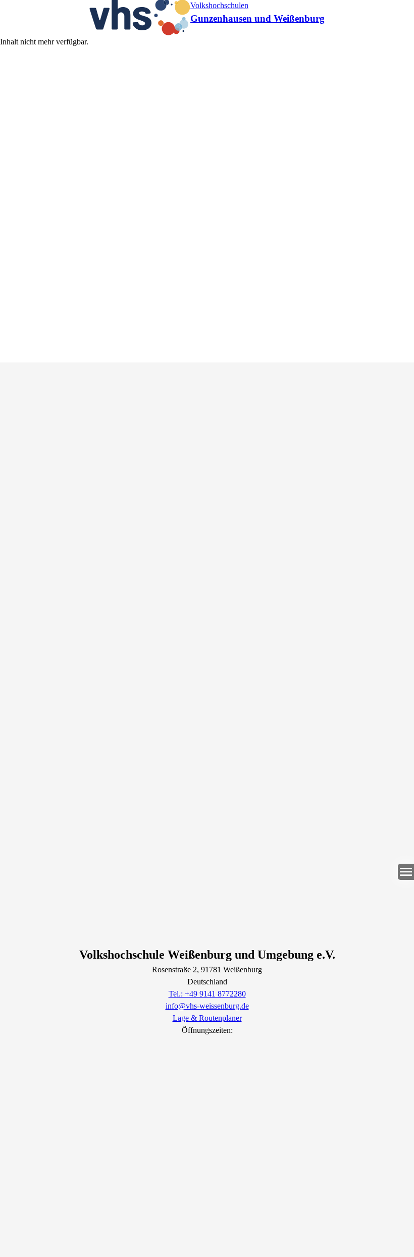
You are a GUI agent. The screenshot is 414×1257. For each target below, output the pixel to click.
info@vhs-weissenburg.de (207, 1006)
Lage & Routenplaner (207, 1018)
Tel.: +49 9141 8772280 (207, 993)
